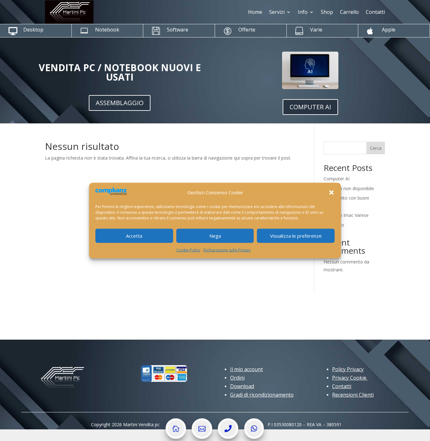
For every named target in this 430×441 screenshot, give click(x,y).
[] (254, 437)
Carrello (349, 11)
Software (177, 29)
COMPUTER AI (310, 107)
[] (202, 437)
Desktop (33, 29)
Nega (215, 236)
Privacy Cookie (350, 377)
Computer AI (336, 179)
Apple (388, 29)
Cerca (376, 148)
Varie (316, 29)
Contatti (375, 11)
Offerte (246, 29)
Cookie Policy (188, 249)
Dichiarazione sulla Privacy (227, 249)
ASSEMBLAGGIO (120, 103)
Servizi (277, 11)
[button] (331, 192)
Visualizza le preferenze (296, 236)
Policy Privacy (348, 369)
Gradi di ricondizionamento (262, 394)
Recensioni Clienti (353, 394)
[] (228, 437)
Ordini (237, 377)
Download (242, 386)
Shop (327, 11)
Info (303, 11)
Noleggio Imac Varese (346, 215)
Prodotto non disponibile (349, 188)
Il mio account (246, 369)
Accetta (134, 236)
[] (176, 437)
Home (255, 11)
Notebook (107, 29)
